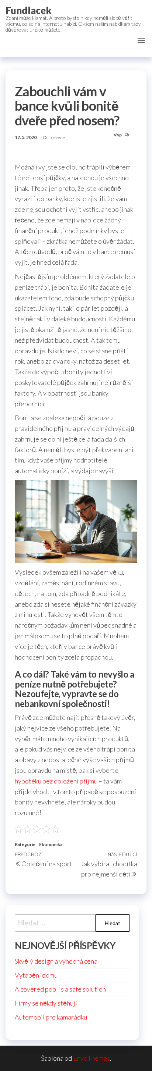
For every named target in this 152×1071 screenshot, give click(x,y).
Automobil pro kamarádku (51, 1017)
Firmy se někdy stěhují (46, 1003)
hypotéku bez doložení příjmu (56, 781)
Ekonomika (50, 844)
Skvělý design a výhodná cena (56, 961)
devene (58, 137)
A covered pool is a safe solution (60, 989)
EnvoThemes (91, 1058)
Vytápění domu (36, 975)
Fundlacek (29, 10)
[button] (141, 40)
